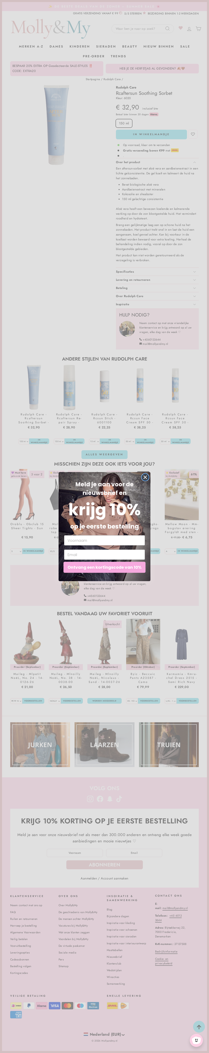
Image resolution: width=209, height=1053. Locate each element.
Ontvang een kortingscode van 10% (105, 567)
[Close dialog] (145, 477)
